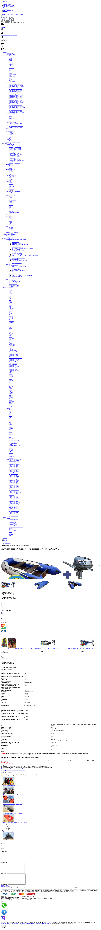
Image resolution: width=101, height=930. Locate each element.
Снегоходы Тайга (13, 524)
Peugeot (10, 429)
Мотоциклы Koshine (13, 360)
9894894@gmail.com (15, 897)
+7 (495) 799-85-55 (5, 35)
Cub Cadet (11, 184)
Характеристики (4, 652)
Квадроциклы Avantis (14, 462)
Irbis (10, 296)
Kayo (10, 295)
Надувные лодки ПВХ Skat (15, 100)
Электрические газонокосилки (13, 191)
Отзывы (2, 657)
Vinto (10, 391)
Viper (10, 437)
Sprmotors (11, 403)
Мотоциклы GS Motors (14, 366)
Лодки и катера (9, 131)
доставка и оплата (3, 26)
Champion (11, 166)
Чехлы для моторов (7, 840)
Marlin (10, 60)
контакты (3, 31)
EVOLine (11, 190)
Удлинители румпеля (8, 813)
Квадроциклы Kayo (13, 465)
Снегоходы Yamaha (13, 519)
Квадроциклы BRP (13, 470)
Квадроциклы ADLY (14, 469)
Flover (10, 116)
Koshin (10, 222)
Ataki (10, 306)
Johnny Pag (11, 316)
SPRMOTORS (12, 456)
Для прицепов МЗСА (17, 263)
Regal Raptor (12, 345)
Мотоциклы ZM (12, 365)
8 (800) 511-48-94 (13, 35)
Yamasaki (11, 340)
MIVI (10, 398)
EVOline (11, 202)
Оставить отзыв (4, 885)
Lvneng (10, 444)
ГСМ (7, 279)
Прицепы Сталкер (10, 237)
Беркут (10, 134)
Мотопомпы (9, 216)
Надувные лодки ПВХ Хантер (16, 87)
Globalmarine (12, 81)
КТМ (10, 298)
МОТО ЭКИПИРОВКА (17, 254)
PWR (10, 329)
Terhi (10, 138)
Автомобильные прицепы (9, 5)
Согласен (3, 926)
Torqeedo (11, 119)
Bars (10, 533)
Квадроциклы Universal (14, 488)
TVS (10, 404)
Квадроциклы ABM (13, 491)
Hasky (10, 313)
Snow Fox (11, 529)
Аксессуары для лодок (17, 243)
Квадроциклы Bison (13, 466)
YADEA (11, 453)
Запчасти (8, 264)
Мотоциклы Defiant (13, 354)
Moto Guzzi (11, 321)
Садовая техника (7, 2)
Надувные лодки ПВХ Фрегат (16, 92)
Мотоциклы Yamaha (16, 269)
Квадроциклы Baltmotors (14, 509)
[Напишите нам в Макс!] (50, 918)
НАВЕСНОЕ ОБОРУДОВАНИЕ (19, 260)
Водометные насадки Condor (15, 127)
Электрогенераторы (10, 195)
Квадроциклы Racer (13, 506)
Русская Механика (13, 472)
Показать (3, 927)
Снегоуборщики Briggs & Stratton (16, 160)
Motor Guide (11, 118)
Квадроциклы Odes (13, 514)
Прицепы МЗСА (10, 235)
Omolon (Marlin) (12, 74)
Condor (10, 65)
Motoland (11, 322)
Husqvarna (11, 189)
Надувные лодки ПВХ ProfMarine (17, 107)
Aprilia (10, 305)
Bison (10, 323)
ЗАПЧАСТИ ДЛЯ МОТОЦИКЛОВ (20, 268)
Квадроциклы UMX (13, 516)
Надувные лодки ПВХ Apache (16, 95)
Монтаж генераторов (14, 212)
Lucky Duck (11, 397)
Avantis (10, 293)
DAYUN (11, 393)
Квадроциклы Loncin (14, 498)
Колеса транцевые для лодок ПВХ (11, 794)
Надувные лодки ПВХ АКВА (16, 84)
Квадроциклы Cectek (14, 471)
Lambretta (11, 450)
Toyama (10, 71)
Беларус (11, 165)
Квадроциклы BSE (13, 482)
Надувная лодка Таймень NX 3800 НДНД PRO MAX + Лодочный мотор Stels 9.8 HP (20, 648)
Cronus (10, 301)
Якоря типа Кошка (7, 831)
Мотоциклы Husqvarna (14, 359)
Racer (10, 291)
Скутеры (8, 408)
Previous (1, 565)
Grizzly (10, 137)
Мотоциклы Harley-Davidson (15, 358)
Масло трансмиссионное (14, 281)
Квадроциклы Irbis (13, 467)
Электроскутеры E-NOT (14, 440)
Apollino (11, 376)
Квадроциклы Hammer (14, 511)
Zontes (10, 446)
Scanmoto (11, 402)
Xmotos (10, 334)
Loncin (10, 324)
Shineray (11, 333)
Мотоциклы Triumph (13, 370)
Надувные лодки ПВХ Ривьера (16, 85)
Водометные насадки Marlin (15, 124)
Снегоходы (8, 518)
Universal (11, 434)
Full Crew (11, 311)
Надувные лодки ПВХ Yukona (16, 94)
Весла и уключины (16, 249)
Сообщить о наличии (6, 607)
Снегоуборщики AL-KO (14, 158)
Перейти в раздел (15, 785)
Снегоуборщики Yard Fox (15, 145)
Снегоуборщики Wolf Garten (15, 154)
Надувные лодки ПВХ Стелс (15, 89)
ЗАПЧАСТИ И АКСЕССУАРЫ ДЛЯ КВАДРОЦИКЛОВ (25, 255)
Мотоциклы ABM (13, 351)
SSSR (10, 335)
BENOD (11, 449)
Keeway (10, 419)
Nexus (10, 414)
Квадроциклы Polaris (14, 487)
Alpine (10, 532)
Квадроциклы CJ (13, 513)
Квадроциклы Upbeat (14, 490)
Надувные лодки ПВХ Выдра (16, 103)
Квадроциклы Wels (13, 474)
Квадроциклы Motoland (14, 486)
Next (99, 565)
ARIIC (10, 448)
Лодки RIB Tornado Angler (15, 91)
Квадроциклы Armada (14, 476)
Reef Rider (11, 63)
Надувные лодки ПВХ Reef (15, 111)
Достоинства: (4, 862)
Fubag (10, 203)
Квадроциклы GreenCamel (15, 504)
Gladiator (11, 64)
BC (9, 454)
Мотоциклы (9, 289)
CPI (10, 439)
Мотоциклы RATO (13, 369)
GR (9, 312)
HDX (10, 69)
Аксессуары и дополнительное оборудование (16, 239)
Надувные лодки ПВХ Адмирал (16, 86)
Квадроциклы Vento (13, 477)
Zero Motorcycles (12, 350)
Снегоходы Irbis (12, 520)
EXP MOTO (11, 371)
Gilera (10, 421)
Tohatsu (10, 58)
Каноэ (7, 128)
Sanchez (10, 400)
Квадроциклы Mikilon (14, 483)
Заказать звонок (6, 14)
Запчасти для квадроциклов (18, 270)
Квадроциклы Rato (13, 503)
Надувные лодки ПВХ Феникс (16, 108)
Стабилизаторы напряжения (12, 232)
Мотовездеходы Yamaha (14, 461)
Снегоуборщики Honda (14, 150)
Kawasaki (11, 317)
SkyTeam (11, 346)
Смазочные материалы (14, 285)
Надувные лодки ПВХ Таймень (16, 90)
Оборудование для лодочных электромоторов (22, 248)
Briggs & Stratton (12, 200)
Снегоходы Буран (13, 523)
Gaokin (10, 379)
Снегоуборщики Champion (15, 159)
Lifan (10, 210)
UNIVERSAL (12, 338)
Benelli (10, 302)
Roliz (10, 332)
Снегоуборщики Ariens (14, 163)
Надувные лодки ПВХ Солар (16, 98)
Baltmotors (11, 308)
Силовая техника (7, 4)
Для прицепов (12, 261)
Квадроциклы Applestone (15, 492)
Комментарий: (4, 884)
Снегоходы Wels (12, 522)
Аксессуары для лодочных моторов (20, 244)
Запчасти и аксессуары (8, 6)
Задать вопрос (14, 14)
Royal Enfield (12, 349)
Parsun (10, 66)
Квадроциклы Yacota (14, 464)
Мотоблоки (8, 164)
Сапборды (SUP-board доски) (13, 142)
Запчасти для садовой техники (16, 276)
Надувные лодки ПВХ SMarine (16, 102)
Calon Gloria (11, 68)
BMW (10, 309)
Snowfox (11, 534)
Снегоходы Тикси (13, 525)
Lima (10, 425)
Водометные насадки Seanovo (16, 126)
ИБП (7, 226)
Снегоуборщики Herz (14, 153)
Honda (10, 70)
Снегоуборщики (10, 144)
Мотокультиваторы (10, 169)
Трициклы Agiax (13, 364)
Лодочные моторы (10, 54)
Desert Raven (12, 344)
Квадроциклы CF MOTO (15, 475)
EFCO (10, 182)
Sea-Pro (10, 59)
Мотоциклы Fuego (13, 356)
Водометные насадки (11, 122)
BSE (10, 327)
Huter (10, 173)
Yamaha (10, 57)
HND (10, 213)
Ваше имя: (3, 849)
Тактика (11, 133)
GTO (10, 396)
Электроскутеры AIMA (14, 445)
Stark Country (12, 227)
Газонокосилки (9, 181)
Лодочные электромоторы (12, 113)
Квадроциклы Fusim (13, 496)
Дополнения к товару (6, 655)
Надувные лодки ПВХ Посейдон (16, 106)
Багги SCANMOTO (13, 507)
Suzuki (10, 79)
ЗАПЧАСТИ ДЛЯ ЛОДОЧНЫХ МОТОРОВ (22, 275)
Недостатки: (3, 873)
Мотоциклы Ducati (13, 355)
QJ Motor (11, 380)
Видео (2, 656)
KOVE (10, 374)
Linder (10, 132)
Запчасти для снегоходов (17, 272)
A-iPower (11, 211)
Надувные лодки (10, 82)
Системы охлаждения (14, 286)
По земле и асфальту (8, 7)
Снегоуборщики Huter (14, 155)
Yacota (10, 206)
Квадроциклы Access (14, 480)
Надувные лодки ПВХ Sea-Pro (16, 96)
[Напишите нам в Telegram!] (50, 912)
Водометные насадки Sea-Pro (15, 123)
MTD (10, 177)
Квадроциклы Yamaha (14, 460)
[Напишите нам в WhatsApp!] (50, 905)
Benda (10, 384)
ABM (10, 423)
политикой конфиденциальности (43, 923)
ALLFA (10, 73)
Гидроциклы (9, 139)
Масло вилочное (13, 284)
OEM (10, 387)
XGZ (10, 381)
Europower (11, 198)
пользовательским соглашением (27, 923)
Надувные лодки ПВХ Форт (15, 110)
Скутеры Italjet (12, 442)
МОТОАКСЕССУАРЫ (17, 253)
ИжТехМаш (11, 382)
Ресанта (10, 168)
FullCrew (11, 386)
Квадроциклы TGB (13, 508)
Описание (3, 653)
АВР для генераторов (11, 214)
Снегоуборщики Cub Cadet (15, 148)
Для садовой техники (14, 259)
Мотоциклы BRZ (13, 353)
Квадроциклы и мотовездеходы (13, 459)
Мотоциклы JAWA (13, 367)
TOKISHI (11, 458)
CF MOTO (11, 392)
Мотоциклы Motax (13, 361)
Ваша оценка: (4, 851)
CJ (9, 385)
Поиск (21, 14)
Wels (10, 297)
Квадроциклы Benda (13, 512)
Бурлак (10, 77)
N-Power (11, 228)
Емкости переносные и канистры (11, 822)
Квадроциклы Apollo (14, 479)
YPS (10, 407)
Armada (10, 377)
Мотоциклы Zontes (13, 363)
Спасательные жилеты (17, 245)
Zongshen (11, 201)
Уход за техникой (13, 282)
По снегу (5, 9)
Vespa (10, 417)
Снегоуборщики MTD (14, 152)
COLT (10, 388)
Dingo (10, 528)
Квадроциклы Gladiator (14, 502)
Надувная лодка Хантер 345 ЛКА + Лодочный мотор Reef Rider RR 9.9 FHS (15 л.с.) (60, 648)
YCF (10, 300)
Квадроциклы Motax (13, 485)
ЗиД (10, 342)
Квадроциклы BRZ (13, 501)
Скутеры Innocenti (13, 443)
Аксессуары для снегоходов (18, 258)
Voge (10, 339)
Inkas (10, 129)
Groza (10, 395)
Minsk (10, 319)
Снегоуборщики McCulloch (15, 156)
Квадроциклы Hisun (13, 497)
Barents (10, 135)
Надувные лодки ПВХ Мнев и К (16, 101)
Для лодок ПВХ (15, 242)
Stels (10, 80)
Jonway (10, 435)
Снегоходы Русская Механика (16, 527)
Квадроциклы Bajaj (13, 500)
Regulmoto (11, 330)
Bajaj (10, 307)
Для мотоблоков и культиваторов (19, 277)
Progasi (10, 328)
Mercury (11, 55)
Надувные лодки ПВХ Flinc (15, 97)
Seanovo (11, 61)
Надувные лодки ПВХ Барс (15, 105)
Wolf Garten (11, 176)
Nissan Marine (12, 76)
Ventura (10, 231)
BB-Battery (11, 229)
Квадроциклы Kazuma (14, 481)
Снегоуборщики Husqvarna (15, 149)
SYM (10, 433)
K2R (10, 372)
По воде (5, 1)
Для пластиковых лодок (17, 247)
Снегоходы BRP (12, 530)
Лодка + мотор (9, 53)
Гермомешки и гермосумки (18, 250)
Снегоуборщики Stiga (14, 161)
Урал (10, 348)
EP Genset (11, 205)
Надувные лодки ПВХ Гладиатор (16, 112)
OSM (10, 535)
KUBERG (11, 375)
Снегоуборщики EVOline (15, 147)
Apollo (10, 326)
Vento (10, 303)
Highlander (11, 401)
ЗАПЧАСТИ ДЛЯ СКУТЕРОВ (19, 266)
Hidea (10, 75)
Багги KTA (11, 495)
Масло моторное (13, 280)
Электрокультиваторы (11, 175)
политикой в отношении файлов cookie (10, 923)
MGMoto (11, 318)
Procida (10, 390)
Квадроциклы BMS (13, 493)
